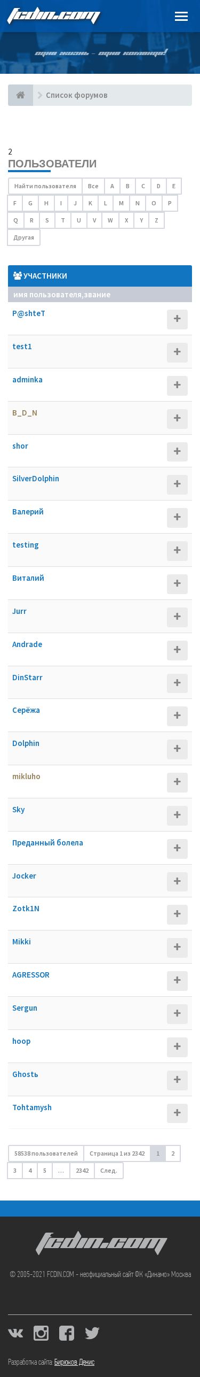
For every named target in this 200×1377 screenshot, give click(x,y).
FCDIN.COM (53, 16)
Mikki (21, 941)
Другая (23, 237)
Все (93, 186)
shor (20, 446)
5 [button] (44, 1170)
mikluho (26, 776)
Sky (18, 809)
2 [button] (172, 1153)
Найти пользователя (45, 186)
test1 (22, 346)
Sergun (24, 1008)
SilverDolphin (35, 478)
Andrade (27, 644)
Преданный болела (47, 842)
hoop (21, 1041)
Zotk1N (25, 908)
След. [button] (108, 1170)
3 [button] (15, 1170)
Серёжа (26, 710)
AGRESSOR (31, 975)
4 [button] (29, 1170)
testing (25, 545)
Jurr (19, 611)
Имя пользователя (47, 294)
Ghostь (25, 1074)
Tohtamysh (32, 1107)
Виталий (28, 578)
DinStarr (27, 677)
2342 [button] (82, 1170)
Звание (97, 294)
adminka (27, 379)
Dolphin (25, 743)
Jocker (24, 876)
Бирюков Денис (74, 1362)
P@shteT (28, 313)
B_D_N (24, 412)
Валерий (28, 511)
